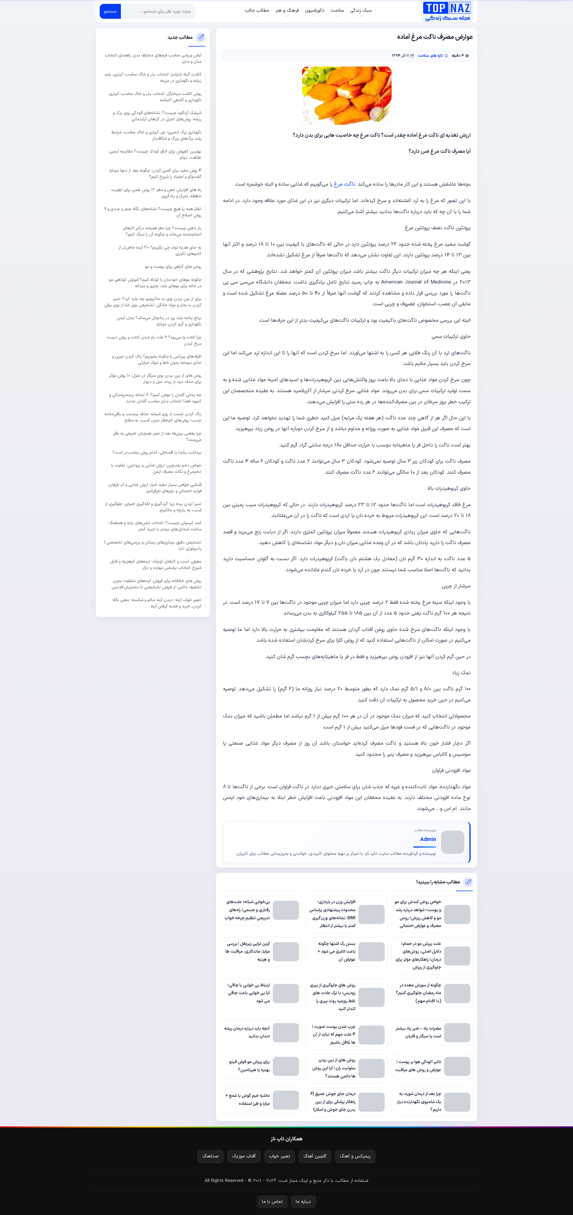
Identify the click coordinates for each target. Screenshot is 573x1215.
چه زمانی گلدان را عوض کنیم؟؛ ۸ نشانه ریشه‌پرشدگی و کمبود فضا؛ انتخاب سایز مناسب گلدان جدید (155, 398)
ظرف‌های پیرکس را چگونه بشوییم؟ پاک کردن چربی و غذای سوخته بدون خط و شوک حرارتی (156, 359)
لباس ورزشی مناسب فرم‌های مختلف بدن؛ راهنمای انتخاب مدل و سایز (153, 58)
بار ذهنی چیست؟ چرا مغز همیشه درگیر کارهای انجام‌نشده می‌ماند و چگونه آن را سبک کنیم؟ (162, 231)
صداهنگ (210, 1156)
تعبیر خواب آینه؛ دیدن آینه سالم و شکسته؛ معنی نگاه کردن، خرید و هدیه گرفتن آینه (157, 603)
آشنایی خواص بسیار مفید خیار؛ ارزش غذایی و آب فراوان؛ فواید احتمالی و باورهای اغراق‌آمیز (154, 487)
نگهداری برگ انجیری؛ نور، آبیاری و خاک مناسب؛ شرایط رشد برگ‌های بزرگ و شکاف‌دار (156, 135)
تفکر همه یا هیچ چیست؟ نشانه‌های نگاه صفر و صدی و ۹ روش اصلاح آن (152, 212)
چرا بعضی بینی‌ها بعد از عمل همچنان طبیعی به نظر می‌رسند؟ (157, 436)
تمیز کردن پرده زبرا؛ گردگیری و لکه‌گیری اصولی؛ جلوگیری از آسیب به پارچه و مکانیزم (153, 507)
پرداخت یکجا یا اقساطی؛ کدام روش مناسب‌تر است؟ (157, 452)
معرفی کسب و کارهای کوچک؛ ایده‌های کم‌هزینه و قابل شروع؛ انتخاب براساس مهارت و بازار (155, 564)
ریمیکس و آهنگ (355, 1156)
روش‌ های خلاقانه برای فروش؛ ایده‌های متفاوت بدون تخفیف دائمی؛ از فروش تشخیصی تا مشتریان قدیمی (156, 584)
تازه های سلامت (430, 55)
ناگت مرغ (344, 184)
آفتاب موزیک (244, 1156)
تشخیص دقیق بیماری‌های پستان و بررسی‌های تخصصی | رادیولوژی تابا (152, 545)
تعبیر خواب (279, 1156)
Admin (428, 840)
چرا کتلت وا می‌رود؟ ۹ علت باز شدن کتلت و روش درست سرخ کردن (154, 340)
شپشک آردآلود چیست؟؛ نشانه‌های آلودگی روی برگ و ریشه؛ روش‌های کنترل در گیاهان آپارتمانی (157, 116)
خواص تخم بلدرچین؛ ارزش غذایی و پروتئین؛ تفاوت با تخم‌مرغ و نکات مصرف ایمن (156, 468)
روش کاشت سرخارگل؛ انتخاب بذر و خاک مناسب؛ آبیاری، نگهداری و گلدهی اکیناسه (154, 96)
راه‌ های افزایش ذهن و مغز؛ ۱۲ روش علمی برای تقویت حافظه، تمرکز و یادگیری (156, 193)
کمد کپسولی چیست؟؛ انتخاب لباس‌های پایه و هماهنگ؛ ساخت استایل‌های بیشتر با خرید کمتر (154, 526)
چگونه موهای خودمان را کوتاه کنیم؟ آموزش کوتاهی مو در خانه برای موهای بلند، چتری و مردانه (155, 282)
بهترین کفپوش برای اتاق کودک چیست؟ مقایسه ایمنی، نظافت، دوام (154, 154)
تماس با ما (272, 1201)
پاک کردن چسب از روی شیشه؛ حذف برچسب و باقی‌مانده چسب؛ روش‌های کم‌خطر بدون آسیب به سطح (152, 417)
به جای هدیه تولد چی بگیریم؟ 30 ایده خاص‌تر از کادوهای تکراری (159, 250)
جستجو (110, 11)
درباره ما (303, 1201)
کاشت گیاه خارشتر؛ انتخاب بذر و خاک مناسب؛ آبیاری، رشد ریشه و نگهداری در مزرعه (152, 77)
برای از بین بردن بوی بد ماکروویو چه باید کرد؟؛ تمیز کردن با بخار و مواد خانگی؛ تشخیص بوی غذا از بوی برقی (152, 301)
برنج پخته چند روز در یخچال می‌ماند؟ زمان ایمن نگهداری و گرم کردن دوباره (159, 321)
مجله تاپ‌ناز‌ (447, 11)
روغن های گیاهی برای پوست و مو (173, 267)
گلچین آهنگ (315, 1156)
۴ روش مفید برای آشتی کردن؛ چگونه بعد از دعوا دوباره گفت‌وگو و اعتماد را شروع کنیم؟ (155, 173)
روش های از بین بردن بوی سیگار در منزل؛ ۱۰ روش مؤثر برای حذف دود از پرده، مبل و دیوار (155, 378)
